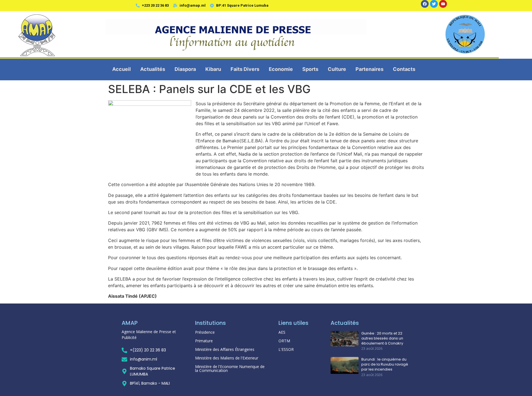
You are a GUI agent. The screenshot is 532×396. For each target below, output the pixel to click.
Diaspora (185, 69)
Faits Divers (245, 69)
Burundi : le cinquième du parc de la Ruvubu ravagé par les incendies (384, 364)
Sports (310, 69)
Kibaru (213, 69)
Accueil (121, 69)
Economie (281, 69)
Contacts (404, 69)
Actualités (152, 69)
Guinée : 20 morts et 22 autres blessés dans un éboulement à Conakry (382, 338)
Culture (337, 69)
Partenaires (369, 69)
